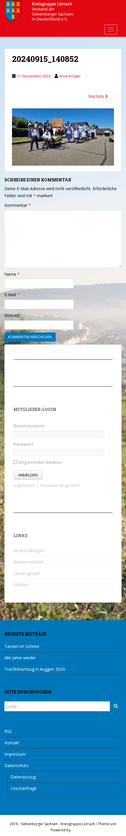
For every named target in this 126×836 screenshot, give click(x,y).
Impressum (15, 754)
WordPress (80, 830)
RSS (8, 731)
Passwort (23, 444)
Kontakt (11, 742)
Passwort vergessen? (60, 485)
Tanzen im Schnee (21, 646)
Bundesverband (28, 562)
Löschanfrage (24, 788)
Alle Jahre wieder (20, 657)
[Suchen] (116, 706)
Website (12, 315)
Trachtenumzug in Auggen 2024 (34, 669)
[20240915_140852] (63, 136)
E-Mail (12, 294)
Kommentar (17, 205)
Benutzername (29, 426)
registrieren (24, 485)
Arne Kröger (70, 76)
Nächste (96, 96)
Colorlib (43, 830)
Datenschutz (16, 765)
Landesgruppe (26, 573)
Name (12, 274)
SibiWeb (20, 584)
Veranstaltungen (28, 550)
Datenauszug (23, 777)
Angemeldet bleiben (39, 462)
